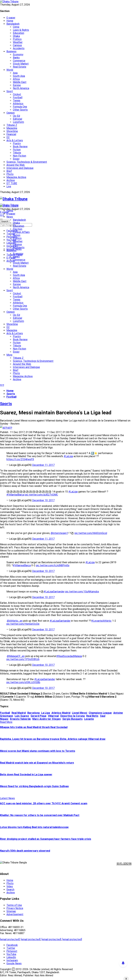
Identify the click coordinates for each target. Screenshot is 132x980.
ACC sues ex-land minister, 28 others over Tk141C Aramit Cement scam (43, 803)
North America (21, 88)
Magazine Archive (16, 177)
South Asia (19, 76)
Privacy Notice (14, 908)
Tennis (16, 100)
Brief (9, 171)
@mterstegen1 (59, 533)
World (9, 69)
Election (17, 229)
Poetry (17, 143)
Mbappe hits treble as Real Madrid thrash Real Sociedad (33, 727)
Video (9, 886)
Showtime (12, 131)
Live (8, 186)
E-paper (10, 17)
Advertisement (14, 914)
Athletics (18, 103)
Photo (10, 174)
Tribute (17, 152)
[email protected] (10, 939)
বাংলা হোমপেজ (124, 863)
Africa (16, 79)
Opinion (10, 112)
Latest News (7, 798)
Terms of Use (14, 905)
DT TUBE (11, 183)
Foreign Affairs (21, 232)
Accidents (18, 48)
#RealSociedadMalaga (69, 656)
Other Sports (20, 109)
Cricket (17, 94)
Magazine (11, 128)
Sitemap (11, 911)
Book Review (20, 146)
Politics (17, 39)
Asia (15, 72)
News (9, 216)
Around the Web (15, 164)
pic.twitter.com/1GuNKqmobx (82, 591)
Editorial (17, 118)
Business (11, 51)
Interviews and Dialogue (19, 168)
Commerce (19, 60)
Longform (18, 122)
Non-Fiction (19, 155)
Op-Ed (16, 115)
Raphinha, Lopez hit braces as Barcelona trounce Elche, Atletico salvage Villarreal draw (52, 739)
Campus (17, 45)
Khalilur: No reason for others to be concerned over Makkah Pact (39, 815)
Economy (18, 54)
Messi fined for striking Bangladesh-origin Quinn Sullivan (34, 786)
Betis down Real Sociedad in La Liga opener (26, 774)
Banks (16, 57)
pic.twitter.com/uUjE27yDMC (41, 494)
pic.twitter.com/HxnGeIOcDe (22, 623)
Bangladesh (12, 23)
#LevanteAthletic (101, 620)
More (9, 354)
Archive (10, 180)
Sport (9, 91)
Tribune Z (11, 125)
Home (9, 20)
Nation (16, 235)
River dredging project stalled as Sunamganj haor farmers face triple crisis (45, 838)
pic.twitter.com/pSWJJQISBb (23, 682)
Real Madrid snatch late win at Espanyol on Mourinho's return (37, 762)
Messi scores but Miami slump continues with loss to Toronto (37, 750)
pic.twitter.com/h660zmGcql (91, 533)
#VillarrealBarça (15, 494)
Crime (16, 26)
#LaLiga (68, 456)
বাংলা (2, 215)
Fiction (17, 149)
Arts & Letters (14, 140)
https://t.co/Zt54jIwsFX (20, 459)
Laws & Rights (21, 29)
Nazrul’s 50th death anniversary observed (25, 850)
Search (10, 889)
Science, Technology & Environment (26, 161)
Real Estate (19, 66)
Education (18, 33)
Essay (16, 158)
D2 (8, 137)
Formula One (20, 106)
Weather (18, 42)
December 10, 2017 (43, 500)
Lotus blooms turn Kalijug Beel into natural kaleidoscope (34, 827)
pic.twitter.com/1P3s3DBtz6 (22, 659)
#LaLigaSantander (54, 591)
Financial (11, 134)
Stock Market (21, 63)
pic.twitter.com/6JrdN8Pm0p (52, 565)
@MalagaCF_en (16, 656)
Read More (6, 722)
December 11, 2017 (43, 465)
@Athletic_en (15, 620)
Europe (17, 85)
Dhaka (16, 36)
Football (17, 97)
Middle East (19, 82)
